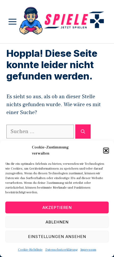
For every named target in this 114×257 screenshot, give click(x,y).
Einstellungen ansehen (57, 236)
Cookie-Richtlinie (30, 250)
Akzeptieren (57, 207)
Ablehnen (57, 222)
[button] (106, 150)
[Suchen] (83, 131)
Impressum (88, 250)
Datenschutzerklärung (61, 250)
